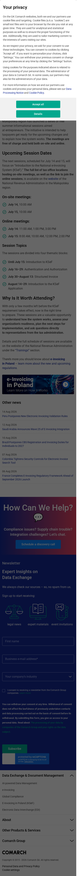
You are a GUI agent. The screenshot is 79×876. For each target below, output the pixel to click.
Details (38, 113)
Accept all (38, 104)
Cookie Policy (36, 92)
